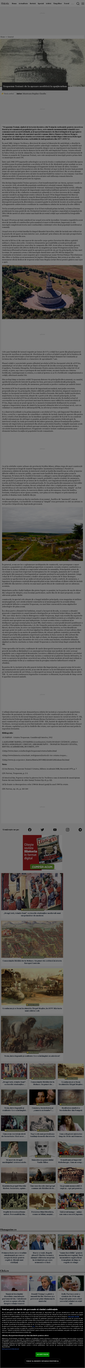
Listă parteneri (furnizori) (10, 1349)
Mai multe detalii (73, 1316)
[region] (42, 1337)
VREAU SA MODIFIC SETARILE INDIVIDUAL (42, 1361)
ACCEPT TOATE (42, 1354)
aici (33, 1326)
